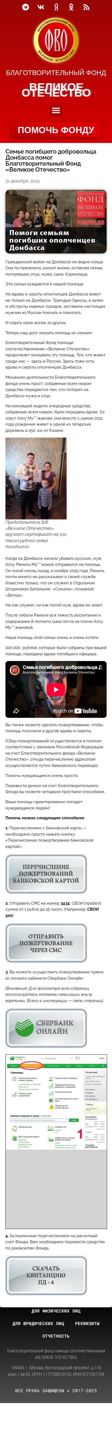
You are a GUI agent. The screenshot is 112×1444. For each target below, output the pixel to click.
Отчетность (56, 1336)
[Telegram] (25, 7)
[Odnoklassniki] (71, 7)
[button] (56, 110)
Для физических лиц (56, 1311)
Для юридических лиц (38, 1323)
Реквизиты (87, 1323)
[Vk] (41, 7)
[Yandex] (56, 7)
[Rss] (86, 7)
